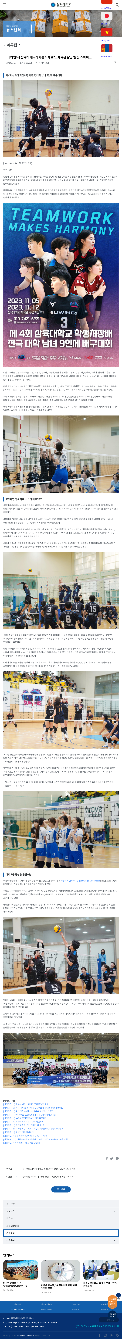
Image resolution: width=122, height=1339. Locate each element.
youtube (112, 1335)
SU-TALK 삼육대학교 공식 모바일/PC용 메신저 (100, 1326)
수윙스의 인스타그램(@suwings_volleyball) (80, 881)
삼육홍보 (10, 1240)
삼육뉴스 (10, 1211)
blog (117, 1335)
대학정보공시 (46, 1310)
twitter (111, 1158)
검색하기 (117, 5)
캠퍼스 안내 (75, 1304)
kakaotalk (117, 1158)
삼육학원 (17, 1304)
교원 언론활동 (12, 1225)
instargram (105, 1335)
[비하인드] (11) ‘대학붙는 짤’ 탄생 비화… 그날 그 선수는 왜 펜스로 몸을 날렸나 (36, 1140)
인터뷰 (9, 1218)
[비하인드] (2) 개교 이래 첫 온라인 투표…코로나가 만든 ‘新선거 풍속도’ (33, 1108)
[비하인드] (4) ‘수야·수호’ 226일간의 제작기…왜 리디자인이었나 (30, 1115)
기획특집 (10, 1233)
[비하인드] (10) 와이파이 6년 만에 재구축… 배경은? (25, 1136)
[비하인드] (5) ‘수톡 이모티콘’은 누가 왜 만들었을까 (25, 1118)
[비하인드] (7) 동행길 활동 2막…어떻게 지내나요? (24, 1125)
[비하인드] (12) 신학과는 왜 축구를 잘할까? (21, 1143)
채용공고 (104, 1310)
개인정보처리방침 (18, 1310)
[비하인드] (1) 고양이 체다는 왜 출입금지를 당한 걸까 (25, 1104)
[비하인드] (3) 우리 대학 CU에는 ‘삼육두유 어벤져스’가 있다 (28, 1111)
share (114, 61)
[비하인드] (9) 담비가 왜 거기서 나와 (18, 1132)
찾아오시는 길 (46, 1304)
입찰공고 (75, 1310)
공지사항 (10, 1204)
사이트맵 (104, 1304)
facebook (107, 1158)
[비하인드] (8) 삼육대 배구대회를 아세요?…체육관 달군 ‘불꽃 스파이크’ (33, 1129)
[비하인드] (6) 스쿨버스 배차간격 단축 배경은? (23, 1122)
